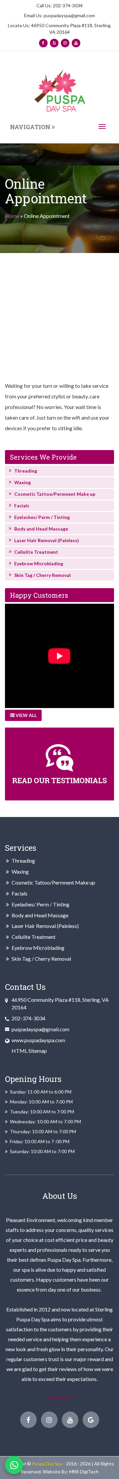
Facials (21, 505)
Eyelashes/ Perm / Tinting (42, 517)
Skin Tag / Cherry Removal (42, 575)
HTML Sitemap (29, 1050)
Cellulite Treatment (36, 552)
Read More (59, 1397)
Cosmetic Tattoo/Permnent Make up (54, 494)
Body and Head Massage (41, 529)
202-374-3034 (67, 5)
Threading (25, 471)
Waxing (22, 482)
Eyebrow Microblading (38, 563)
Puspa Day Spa (47, 1463)
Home (12, 216)
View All (26, 715)
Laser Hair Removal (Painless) (46, 540)
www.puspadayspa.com (38, 1040)
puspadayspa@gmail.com (69, 15)
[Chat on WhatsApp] (14, 1465)
